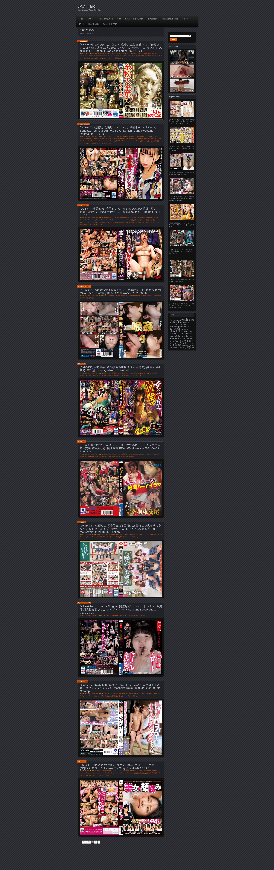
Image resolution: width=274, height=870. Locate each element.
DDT (113, 136)
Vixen (90, 375)
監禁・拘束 (179, 347)
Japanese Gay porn (110, 24)
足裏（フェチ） (93, 775)
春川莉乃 (126, 375)
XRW (154, 295)
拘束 (134, 615)
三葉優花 (99, 537)
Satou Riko (83, 537)
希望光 (122, 537)
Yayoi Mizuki (128, 56)
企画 (174, 345)
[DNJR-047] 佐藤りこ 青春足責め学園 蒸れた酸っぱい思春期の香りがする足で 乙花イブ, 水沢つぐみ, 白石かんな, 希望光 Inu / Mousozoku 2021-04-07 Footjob (120, 528)
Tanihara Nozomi (123, 220)
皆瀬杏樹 (121, 222)
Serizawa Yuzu (84, 375)
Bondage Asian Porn (170, 19)
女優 (138, 773)
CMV (112, 373)
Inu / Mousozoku (110, 534)
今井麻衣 (101, 696)
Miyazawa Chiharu (135, 53)
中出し (187, 343)
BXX (96, 53)
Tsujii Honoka (120, 56)
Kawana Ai (157, 771)
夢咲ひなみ (115, 696)
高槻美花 (131, 456)
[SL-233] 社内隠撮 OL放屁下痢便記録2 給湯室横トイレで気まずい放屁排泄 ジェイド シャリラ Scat (181, 148)
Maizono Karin (88, 139)
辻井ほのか (122, 58)
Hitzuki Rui (150, 771)
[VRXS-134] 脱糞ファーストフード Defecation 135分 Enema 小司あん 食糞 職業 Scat (181, 225)
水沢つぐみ (99, 58)
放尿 (193, 345)
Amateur (178, 320)
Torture (173, 338)
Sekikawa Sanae (140, 454)
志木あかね (105, 456)
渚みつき (105, 58)
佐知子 (142, 220)
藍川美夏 (141, 222)
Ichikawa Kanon (140, 136)
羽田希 (116, 58)
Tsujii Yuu (119, 141)
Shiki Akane (149, 454)
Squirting (185, 336)
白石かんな (135, 537)
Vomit (119, 19)
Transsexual (183, 338)
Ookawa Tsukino (149, 534)
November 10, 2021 (83, 124)
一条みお (130, 220)
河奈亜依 (85, 775)
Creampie (106, 693)
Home (80, 19)
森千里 (132, 375)
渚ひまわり (94, 143)
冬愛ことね (150, 141)
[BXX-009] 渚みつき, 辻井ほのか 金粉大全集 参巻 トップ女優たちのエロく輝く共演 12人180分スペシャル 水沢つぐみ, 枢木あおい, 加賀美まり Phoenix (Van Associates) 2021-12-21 (121, 47)
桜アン (85, 222)
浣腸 (171, 347)
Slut (174, 336)
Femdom (185, 19)
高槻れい (86, 224)
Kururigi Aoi (126, 53)
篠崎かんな (135, 222)
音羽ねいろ (107, 143)
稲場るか (111, 58)
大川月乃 (116, 537)
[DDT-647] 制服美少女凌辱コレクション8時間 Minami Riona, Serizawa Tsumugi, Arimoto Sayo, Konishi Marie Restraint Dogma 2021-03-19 (118, 130)
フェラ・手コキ (178, 343)
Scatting (90, 19)
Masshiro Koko (128, 693)
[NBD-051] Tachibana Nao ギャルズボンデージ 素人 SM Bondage (181, 280)
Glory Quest (105, 771)
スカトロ (186, 341)
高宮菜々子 (109, 775)
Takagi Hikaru (117, 773)
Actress (172, 320)
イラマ (127, 615)
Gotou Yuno (122, 771)
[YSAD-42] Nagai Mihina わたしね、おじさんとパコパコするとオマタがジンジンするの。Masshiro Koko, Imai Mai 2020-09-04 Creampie (120, 688)
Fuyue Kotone (124, 136)
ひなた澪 (134, 56)
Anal (184, 319)
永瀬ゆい (88, 143)
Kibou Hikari (119, 534)
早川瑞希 (154, 773)
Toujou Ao (112, 56)
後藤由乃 (148, 773)
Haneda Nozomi (131, 771)
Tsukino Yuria (126, 141)
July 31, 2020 (82, 761)
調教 (189, 347)
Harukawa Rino (124, 373)
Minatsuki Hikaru (106, 139)
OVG (110, 773)
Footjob (103, 534)
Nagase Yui (143, 139)
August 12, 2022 (82, 41)
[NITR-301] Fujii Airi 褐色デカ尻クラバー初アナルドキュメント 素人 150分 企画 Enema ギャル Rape (181, 305)
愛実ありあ (112, 456)
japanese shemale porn (134, 19)
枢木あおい (92, 58)
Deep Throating (115, 295)
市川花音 (156, 141)
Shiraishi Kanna (91, 537)
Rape (173, 333)
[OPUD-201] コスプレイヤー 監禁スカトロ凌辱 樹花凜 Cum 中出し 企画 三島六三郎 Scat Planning (181, 251)
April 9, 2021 (81, 441)
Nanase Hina (86, 141)
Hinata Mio (111, 53)
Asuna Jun (98, 771)
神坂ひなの (128, 222)
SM (178, 336)
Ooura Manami (89, 56)
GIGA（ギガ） (184, 329)
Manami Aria (107, 454)
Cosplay (116, 373)
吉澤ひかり (154, 220)
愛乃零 (116, 375)
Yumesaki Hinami (89, 696)
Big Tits (190, 320)
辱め (192, 348)
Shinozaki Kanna (101, 220)
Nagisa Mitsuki (152, 139)
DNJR (98, 534)
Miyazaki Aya (124, 139)
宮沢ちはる (155, 56)
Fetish (80, 24)
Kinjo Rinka (133, 217)
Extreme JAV (153, 19)
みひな (97, 696)
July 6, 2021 (81, 364)
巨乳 (186, 345)
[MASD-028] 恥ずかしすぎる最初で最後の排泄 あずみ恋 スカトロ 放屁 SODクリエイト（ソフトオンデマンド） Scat (182, 121)
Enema (172, 329)
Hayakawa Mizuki (141, 771)
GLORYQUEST (113, 771)
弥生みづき (110, 375)
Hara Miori (132, 136)
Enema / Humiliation (105, 19)
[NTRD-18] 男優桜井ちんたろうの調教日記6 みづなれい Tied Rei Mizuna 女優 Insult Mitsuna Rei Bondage (181, 198)
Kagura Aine (124, 295)
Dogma (117, 136)
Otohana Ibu (158, 534)
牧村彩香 (115, 222)
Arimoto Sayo (107, 136)
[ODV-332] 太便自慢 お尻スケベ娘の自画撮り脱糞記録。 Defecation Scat (181, 173)
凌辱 (179, 345)
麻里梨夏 (92, 224)
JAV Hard (87, 6)
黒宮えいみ (99, 224)
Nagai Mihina (149, 693)
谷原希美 (147, 222)
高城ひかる (101, 775)
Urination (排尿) (93, 24)
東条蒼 (86, 58)
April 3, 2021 (81, 522)
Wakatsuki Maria (135, 141)
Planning (188, 331)
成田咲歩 (121, 375)
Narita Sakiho (153, 373)
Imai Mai (121, 693)
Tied (191, 336)
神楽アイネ (85, 298)
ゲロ (130, 615)
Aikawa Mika (107, 217)
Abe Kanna (106, 373)
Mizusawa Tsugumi (147, 53)
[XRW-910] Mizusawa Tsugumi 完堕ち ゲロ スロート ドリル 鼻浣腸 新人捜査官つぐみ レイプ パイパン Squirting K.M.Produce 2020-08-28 (121, 609)
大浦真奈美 (148, 56)
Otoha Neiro (94, 141)
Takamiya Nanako (111, 220)
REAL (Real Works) (146, 295)
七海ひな (143, 141)
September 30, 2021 (84, 286)
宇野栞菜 (103, 375)
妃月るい (142, 773)
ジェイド (178, 341)
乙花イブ (105, 537)
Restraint (101, 141)
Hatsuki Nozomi (103, 53)
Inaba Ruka (118, 53)
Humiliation (176, 331)
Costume (186, 322)
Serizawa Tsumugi (110, 141)
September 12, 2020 (84, 603)
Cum (180, 324)
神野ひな (101, 143)
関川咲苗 (125, 456)
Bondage (178, 322)
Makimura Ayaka (142, 217)
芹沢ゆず (144, 375)
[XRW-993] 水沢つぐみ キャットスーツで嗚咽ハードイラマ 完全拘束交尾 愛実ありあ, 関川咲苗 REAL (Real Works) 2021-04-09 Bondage (120, 448)
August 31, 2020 (82, 681)
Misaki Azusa (116, 139)
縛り (184, 347)
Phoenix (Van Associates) (101, 56)
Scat (184, 333)
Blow (171, 322)
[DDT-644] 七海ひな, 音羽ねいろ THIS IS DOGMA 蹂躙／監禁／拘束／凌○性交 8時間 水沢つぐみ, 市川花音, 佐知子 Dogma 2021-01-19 (120, 212)
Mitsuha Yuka (128, 534)
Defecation (184, 327)
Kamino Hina (149, 136)
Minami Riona (97, 139)
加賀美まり (141, 56)
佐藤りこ (111, 537)
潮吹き (145, 615)
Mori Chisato (144, 373)
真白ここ (135, 696)
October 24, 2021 (83, 205)
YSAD (81, 696)
